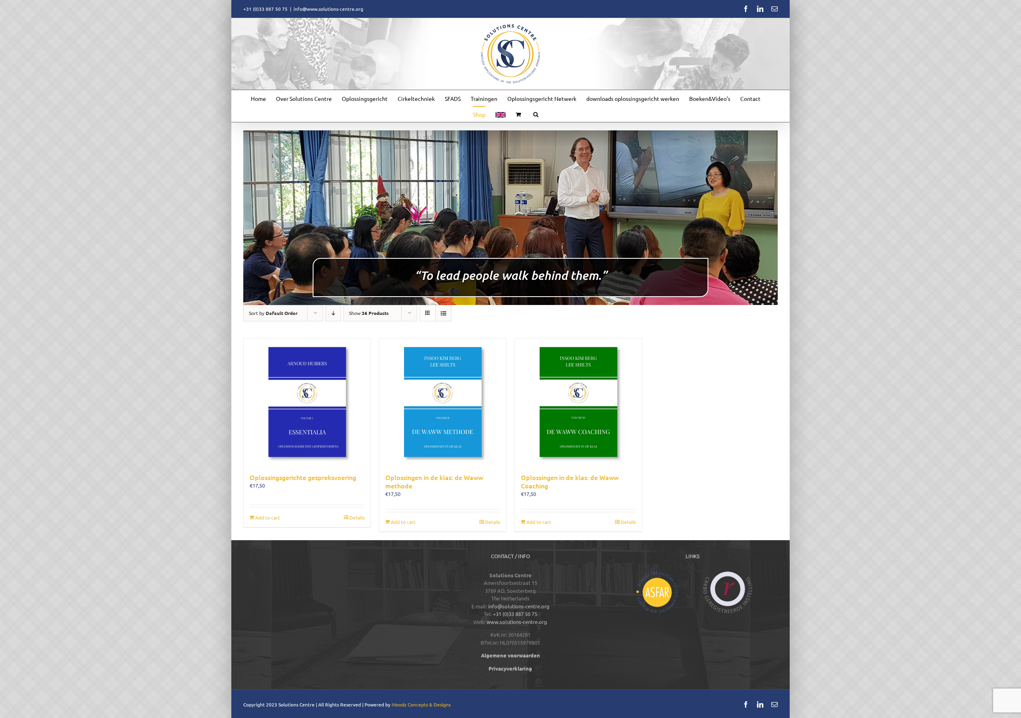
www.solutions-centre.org (517, 621)
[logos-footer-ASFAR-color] (657, 573)
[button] (535, 114)
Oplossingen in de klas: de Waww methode (434, 481)
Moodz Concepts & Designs (421, 704)
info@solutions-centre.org (519, 606)
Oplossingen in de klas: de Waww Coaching (570, 481)
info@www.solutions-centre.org (328, 9)
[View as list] (443, 313)
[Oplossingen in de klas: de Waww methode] (442, 401)
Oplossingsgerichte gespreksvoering (303, 477)
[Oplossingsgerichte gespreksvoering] (307, 401)
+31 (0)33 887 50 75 (515, 613)
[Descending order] (333, 313)
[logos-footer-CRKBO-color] (728, 573)
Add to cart (267, 517)
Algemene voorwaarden (510, 655)
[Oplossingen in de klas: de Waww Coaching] (578, 401)
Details (357, 517)
